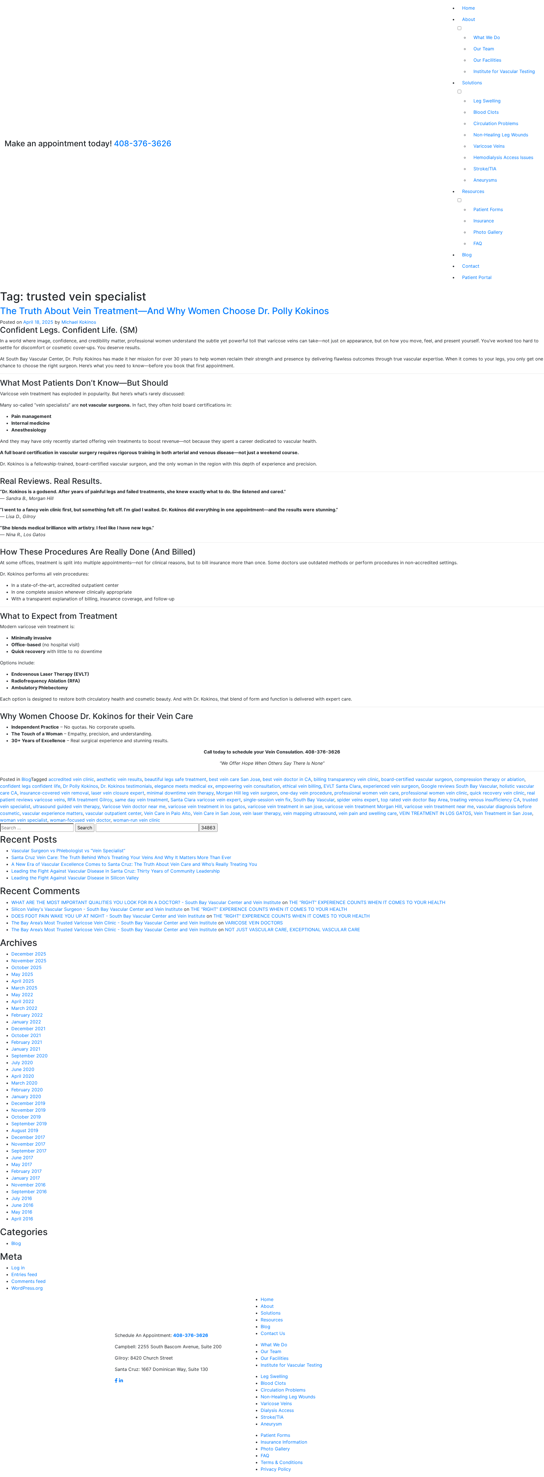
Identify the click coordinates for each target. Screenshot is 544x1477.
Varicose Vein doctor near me (133, 806)
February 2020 (27, 1089)
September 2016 (29, 1191)
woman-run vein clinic (136, 820)
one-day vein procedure (306, 793)
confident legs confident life (30, 786)
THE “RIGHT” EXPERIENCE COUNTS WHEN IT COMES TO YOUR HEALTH (367, 902)
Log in (18, 1267)
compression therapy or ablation (489, 779)
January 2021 (25, 1049)
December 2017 (28, 1137)
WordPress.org (27, 1288)
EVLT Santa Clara (342, 786)
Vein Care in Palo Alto (167, 813)
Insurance (483, 221)
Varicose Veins (489, 146)
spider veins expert (357, 799)
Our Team (483, 48)
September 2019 (29, 1123)
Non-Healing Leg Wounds (500, 135)
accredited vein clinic (71, 779)
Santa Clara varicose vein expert (206, 799)
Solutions (472, 82)
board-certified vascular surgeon (416, 779)
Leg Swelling (487, 101)
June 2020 (22, 1069)
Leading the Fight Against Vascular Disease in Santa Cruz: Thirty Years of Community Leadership (115, 871)
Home (468, 8)
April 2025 (22, 981)
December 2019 (28, 1103)
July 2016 (21, 1198)
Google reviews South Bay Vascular (459, 786)
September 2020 (29, 1056)
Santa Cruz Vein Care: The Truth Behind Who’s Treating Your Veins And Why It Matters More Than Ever (121, 857)
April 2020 (22, 1076)
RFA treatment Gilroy (89, 799)
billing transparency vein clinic (346, 779)
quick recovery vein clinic (497, 793)
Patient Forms (488, 209)
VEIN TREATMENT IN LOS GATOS (435, 813)
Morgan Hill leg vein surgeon (247, 793)
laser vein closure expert (117, 793)
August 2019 (24, 1130)
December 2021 (28, 1028)
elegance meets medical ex (183, 786)
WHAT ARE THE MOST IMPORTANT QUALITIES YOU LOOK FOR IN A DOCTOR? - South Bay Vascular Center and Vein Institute (146, 902)
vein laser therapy (261, 813)
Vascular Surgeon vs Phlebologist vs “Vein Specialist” (68, 850)
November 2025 (28, 960)
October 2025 (26, 967)
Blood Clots (486, 112)
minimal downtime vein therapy (180, 793)
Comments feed (28, 1281)
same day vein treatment (141, 799)
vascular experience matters (52, 813)
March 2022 (24, 1008)
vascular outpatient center (113, 813)
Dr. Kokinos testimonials (126, 786)
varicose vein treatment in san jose (285, 806)
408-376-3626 (142, 143)
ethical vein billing (301, 786)
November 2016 (28, 1185)
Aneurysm (271, 1424)
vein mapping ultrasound (309, 813)
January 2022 (26, 1022)
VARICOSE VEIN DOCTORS (254, 923)
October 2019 (26, 1117)
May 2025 (22, 974)
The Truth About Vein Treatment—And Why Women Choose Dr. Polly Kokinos (164, 310)
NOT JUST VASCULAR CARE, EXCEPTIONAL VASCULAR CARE (292, 929)
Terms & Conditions (282, 1462)
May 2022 (22, 994)
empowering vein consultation (247, 786)
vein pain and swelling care (368, 813)
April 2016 (22, 1218)
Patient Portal (477, 277)
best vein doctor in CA (287, 779)
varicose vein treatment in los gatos (206, 806)
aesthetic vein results (119, 779)
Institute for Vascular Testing (504, 71)
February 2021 (26, 1042)
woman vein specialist (23, 820)
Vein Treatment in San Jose (503, 813)
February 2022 (27, 1015)
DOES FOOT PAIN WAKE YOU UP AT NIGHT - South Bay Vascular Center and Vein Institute (108, 916)
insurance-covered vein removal (54, 793)
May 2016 (21, 1212)
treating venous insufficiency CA (485, 799)
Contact (470, 266)
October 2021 (26, 1035)
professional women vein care (366, 793)
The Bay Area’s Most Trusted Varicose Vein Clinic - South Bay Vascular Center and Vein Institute (114, 923)
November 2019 (28, 1110)
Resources (473, 191)
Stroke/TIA (484, 168)
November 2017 (28, 1144)
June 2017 (22, 1157)
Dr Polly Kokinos (80, 786)
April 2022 (22, 1001)
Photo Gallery (488, 232)
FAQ (477, 243)
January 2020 (26, 1096)
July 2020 (22, 1062)
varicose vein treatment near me (439, 806)
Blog (467, 254)
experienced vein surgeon (390, 786)
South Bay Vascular (313, 799)
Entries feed (24, 1274)
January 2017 (25, 1178)
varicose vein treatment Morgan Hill (363, 806)
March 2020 (24, 1083)
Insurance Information (284, 1442)
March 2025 (24, 988)
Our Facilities (487, 60)
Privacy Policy (276, 1469)
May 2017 (21, 1164)
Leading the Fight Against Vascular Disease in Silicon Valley (75, 878)
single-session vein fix (267, 799)
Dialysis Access (277, 1410)
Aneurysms (485, 180)
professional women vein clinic (434, 793)
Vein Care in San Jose (216, 813)
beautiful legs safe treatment (175, 779)
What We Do (486, 37)
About (468, 19)
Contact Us (273, 1333)
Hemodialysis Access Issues (503, 157)
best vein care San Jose (234, 779)
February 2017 (26, 1171)
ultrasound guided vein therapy (66, 806)
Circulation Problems (495, 123)
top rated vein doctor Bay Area (414, 799)
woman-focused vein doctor (80, 820)
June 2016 (22, 1205)
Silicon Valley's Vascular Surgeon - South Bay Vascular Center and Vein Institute (96, 909)
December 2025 (28, 954)
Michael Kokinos (78, 322)
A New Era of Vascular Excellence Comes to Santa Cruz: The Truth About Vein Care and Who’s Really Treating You (134, 864)
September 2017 (28, 1151)
